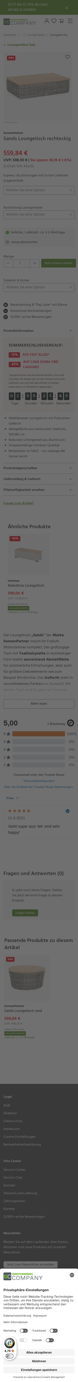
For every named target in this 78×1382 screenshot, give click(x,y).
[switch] (9, 1356)
